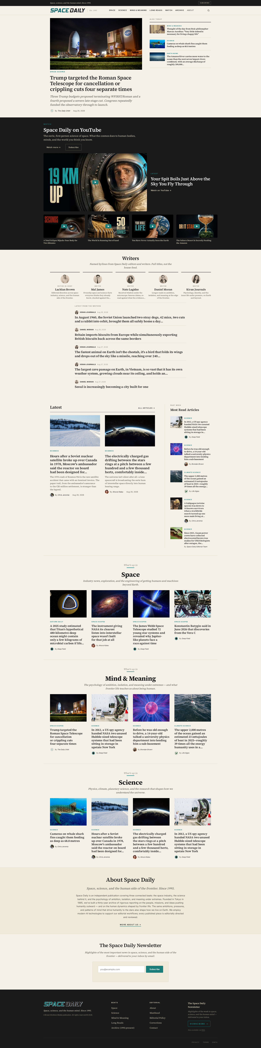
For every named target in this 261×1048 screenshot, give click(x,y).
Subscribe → (199, 1023)
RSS (203, 1030)
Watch (168, 10)
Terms (206, 1042)
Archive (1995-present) (122, 1027)
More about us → (130, 925)
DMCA (214, 1042)
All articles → (146, 408)
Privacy (196, 1042)
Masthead (155, 1012)
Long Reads (156, 10)
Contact (154, 1027)
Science (122, 10)
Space (112, 10)
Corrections (156, 1022)
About (190, 10)
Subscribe (204, 3)
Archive (179, 10)
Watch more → (53, 147)
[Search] (208, 10)
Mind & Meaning (138, 10)
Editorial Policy (157, 1017)
